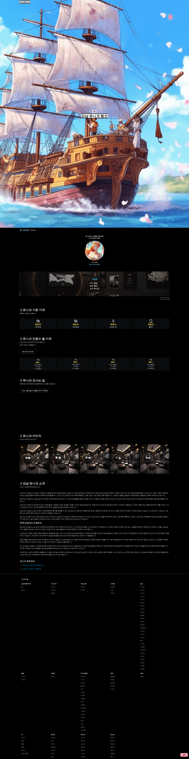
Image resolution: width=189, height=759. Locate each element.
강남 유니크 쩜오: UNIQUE (31, 569)
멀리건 (142, 621)
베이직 (83, 741)
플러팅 (113, 683)
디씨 (112, 590)
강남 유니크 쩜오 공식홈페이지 (33, 565)
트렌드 (83, 714)
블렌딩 (142, 615)
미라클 (142, 647)
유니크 (142, 637)
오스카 (83, 744)
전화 (184, 755)
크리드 (23, 737)
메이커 (83, 717)
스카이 (53, 587)
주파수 (53, 744)
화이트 (113, 741)
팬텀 (22, 744)
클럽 (22, 673)
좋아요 (142, 602)
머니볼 (142, 656)
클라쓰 (113, 747)
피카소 (142, 590)
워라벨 (83, 698)
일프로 (53, 734)
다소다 (83, 679)
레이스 (23, 679)
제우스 (53, 676)
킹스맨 (142, 631)
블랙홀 (113, 676)
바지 (52, 741)
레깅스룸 (83, 583)
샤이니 (142, 599)
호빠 (112, 673)
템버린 (83, 750)
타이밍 (142, 593)
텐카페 (83, 734)
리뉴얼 (142, 587)
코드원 (53, 750)
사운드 (23, 676)
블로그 (23, 590)
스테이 (142, 634)
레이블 (142, 612)
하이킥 (83, 590)
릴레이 (83, 727)
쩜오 (141, 583)
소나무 (83, 737)
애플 (22, 747)
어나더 (142, 596)
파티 (82, 724)
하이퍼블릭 (84, 673)
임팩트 (142, 662)
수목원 (83, 711)
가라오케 (54, 583)
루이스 (23, 750)
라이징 (142, 659)
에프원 (142, 669)
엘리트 (83, 686)
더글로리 (143, 628)
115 (82, 689)
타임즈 (113, 744)
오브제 (53, 737)
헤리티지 (54, 747)
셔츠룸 (113, 583)
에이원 (142, 644)
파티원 (53, 590)
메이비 (113, 750)
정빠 (141, 673)
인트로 (142, 653)
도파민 (83, 683)
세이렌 (142, 606)
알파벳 (142, 625)
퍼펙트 (53, 593)
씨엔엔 (113, 587)
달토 (82, 720)
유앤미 (113, 593)
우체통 (142, 666)
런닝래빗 (83, 708)
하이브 (83, 587)
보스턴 (113, 679)
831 (141, 640)
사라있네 (83, 730)
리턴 (22, 741)
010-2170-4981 (94, 264)
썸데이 (142, 618)
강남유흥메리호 (24, 2)
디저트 (83, 676)
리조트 (83, 692)
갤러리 (142, 676)
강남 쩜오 (26, 230)
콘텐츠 (113, 737)
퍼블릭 (53, 673)
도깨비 (142, 609)
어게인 (113, 689)
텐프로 (113, 734)
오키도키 (143, 650)
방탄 (82, 702)
